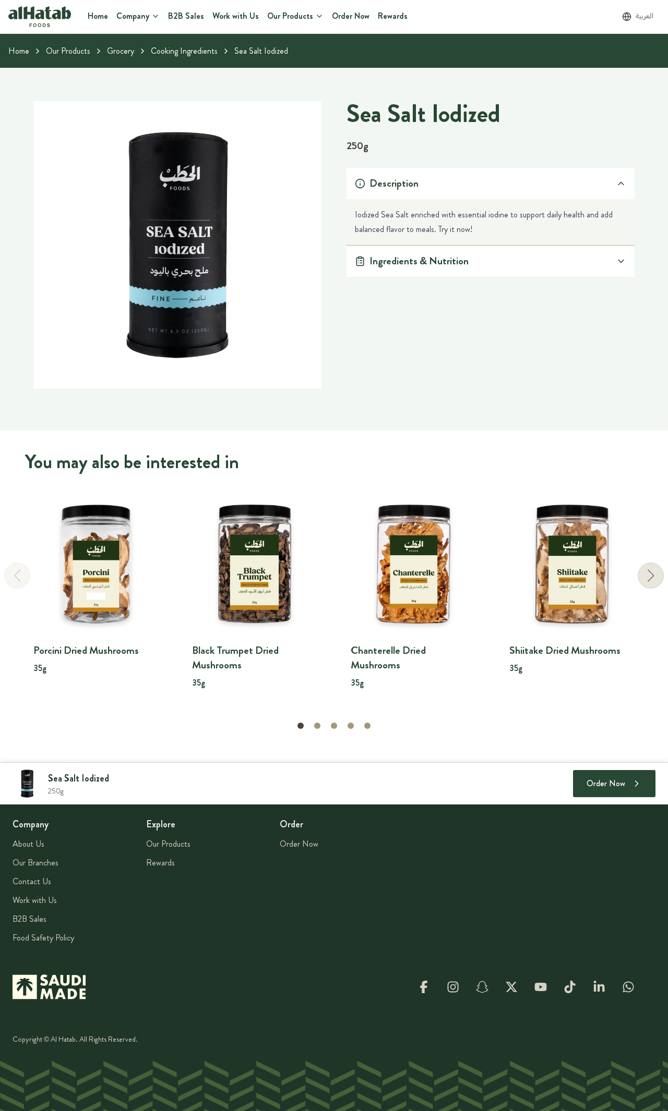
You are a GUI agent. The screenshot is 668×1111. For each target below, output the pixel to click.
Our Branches (35, 863)
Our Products (68, 51)
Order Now (299, 844)
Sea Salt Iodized (261, 51)
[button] (651, 576)
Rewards (160, 863)
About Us (28, 844)
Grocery (120, 51)
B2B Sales (29, 919)
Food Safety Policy (43, 938)
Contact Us (32, 881)
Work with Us (35, 900)
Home (18, 51)
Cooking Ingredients (184, 51)
